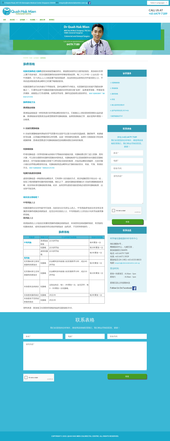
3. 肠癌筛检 (114, 94)
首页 (4, 19)
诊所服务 (22, 19)
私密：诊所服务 (34, 58)
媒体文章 (42, 19)
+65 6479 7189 (158, 13)
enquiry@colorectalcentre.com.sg (73, 3)
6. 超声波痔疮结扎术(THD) (119, 110)
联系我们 (51, 19)
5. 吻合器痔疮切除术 (117, 105)
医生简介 (12, 19)
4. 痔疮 (112, 99)
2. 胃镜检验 (114, 88)
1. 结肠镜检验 (115, 83)
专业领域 (32, 19)
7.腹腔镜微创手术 (116, 116)
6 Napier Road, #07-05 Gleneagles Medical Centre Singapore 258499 (30, 3)
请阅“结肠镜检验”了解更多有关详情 (41, 168)
